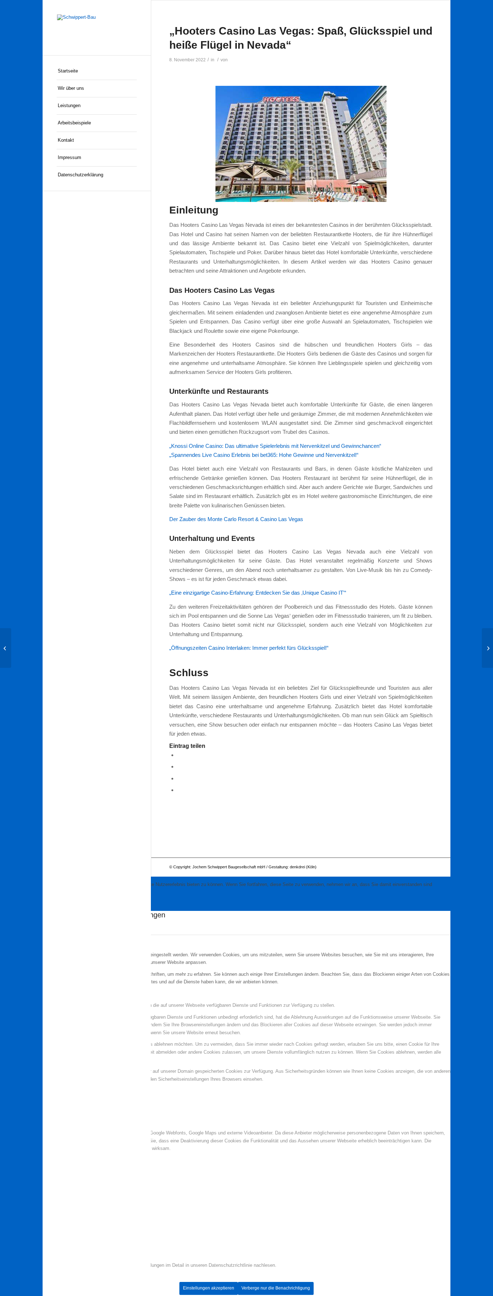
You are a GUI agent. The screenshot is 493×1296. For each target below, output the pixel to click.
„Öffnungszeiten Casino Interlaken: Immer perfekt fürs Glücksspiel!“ (248, 648)
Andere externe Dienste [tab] (67, 1121)
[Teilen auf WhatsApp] (179, 766)
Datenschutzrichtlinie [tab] (64, 1253)
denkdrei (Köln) (303, 867)
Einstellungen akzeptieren (208, 1288)
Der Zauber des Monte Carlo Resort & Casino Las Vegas (236, 519)
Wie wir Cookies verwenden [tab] (71, 942)
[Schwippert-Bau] (96, 27)
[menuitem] (97, 71)
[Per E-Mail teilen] (179, 790)
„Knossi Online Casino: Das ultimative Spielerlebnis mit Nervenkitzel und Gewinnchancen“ (275, 446)
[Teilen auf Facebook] (179, 755)
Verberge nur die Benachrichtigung (275, 1288)
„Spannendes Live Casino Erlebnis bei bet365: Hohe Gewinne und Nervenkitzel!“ (263, 455)
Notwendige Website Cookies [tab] (73, 993)
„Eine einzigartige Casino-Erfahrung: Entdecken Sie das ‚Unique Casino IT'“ (257, 593)
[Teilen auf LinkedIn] (179, 778)
